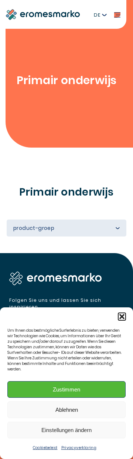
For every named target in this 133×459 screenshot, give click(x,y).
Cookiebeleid (45, 448)
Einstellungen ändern (66, 430)
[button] (122, 316)
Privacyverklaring (79, 448)
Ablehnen (66, 410)
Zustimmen (66, 389)
